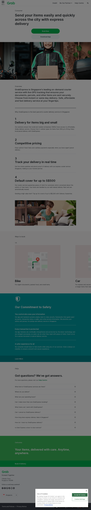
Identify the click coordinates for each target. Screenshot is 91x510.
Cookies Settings (80, 499)
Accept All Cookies (79, 495)
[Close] (86, 490)
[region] (61, 498)
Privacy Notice (48, 505)
